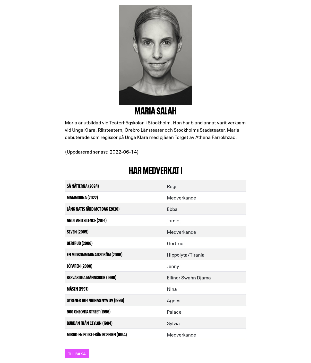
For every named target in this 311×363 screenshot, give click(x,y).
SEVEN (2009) (77, 231)
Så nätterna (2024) (83, 186)
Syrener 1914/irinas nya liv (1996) (95, 300)
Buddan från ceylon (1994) (89, 323)
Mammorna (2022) (82, 197)
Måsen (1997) (77, 288)
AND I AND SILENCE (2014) (87, 220)
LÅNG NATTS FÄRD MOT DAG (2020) (93, 209)
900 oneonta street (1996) (89, 311)
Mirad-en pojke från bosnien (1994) (97, 334)
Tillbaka (77, 353)
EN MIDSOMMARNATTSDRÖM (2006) (94, 254)
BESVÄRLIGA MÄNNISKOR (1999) (91, 277)
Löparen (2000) (79, 266)
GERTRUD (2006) (80, 243)
